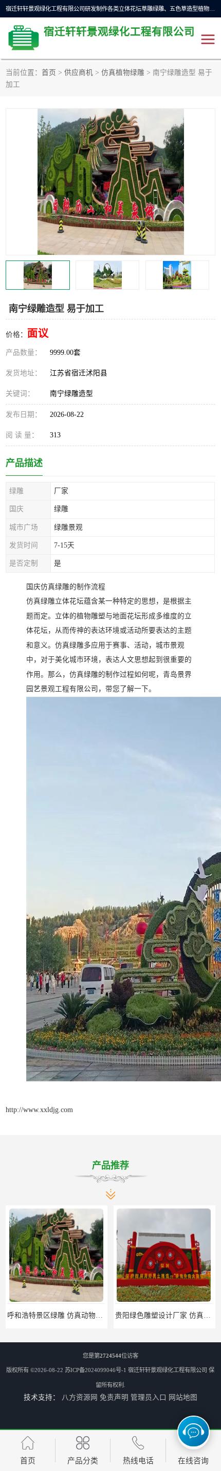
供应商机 (78, 72)
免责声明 (114, 1397)
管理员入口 (149, 1397)
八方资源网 (80, 1397)
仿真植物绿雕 (122, 72)
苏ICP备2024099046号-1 (95, 1370)
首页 (49, 72)
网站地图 (183, 1397)
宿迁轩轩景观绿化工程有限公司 (167, 1370)
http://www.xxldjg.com (39, 1110)
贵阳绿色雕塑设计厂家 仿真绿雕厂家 (104, 1315)
